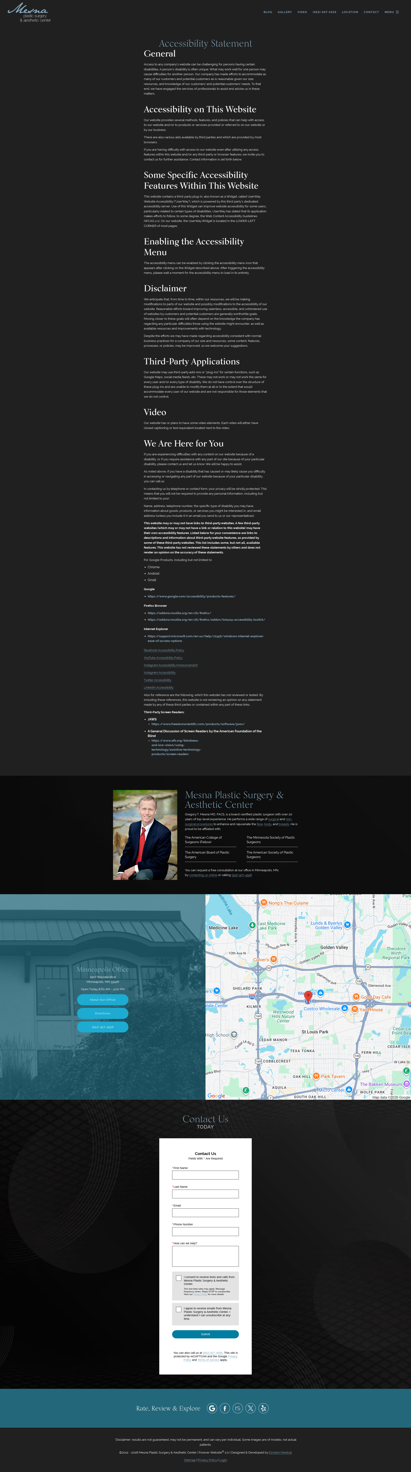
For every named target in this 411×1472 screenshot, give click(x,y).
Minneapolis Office (103, 969)
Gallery (285, 12)
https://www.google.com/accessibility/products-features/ (192, 596)
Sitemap (190, 1460)
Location (350, 12)
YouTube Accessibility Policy (163, 657)
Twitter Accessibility (157, 680)
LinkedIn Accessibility (159, 687)
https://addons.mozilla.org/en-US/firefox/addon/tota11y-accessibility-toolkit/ (206, 619)
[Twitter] (250, 1408)
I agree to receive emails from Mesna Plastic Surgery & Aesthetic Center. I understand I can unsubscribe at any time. (207, 1313)
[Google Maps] (212, 1408)
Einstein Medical (280, 1452)
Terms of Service (208, 1360)
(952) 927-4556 (242, 875)
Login (223, 1460)
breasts (284, 824)
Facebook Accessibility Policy (164, 650)
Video (302, 12)
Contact (371, 12)
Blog (268, 12)
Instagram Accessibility (160, 672)
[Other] (238, 1408)
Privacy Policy (200, 1294)
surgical (273, 819)
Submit (205, 1334)
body (267, 824)
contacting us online (203, 875)
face (260, 824)
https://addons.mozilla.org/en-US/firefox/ (179, 613)
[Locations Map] (308, 996)
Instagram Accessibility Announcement (171, 665)
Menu (389, 12)
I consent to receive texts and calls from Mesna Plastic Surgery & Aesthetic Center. (209, 1285)
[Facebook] (225, 1408)
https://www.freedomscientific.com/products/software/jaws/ (198, 724)
